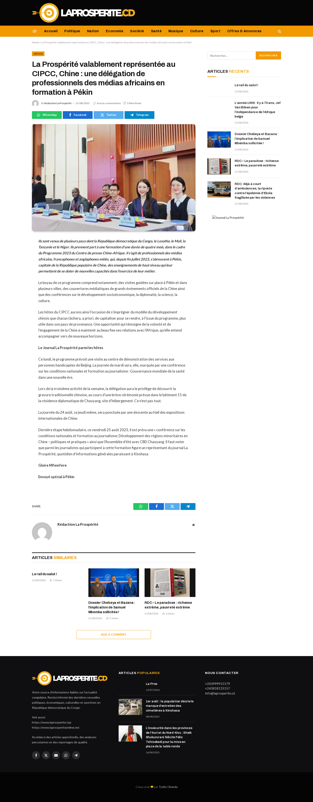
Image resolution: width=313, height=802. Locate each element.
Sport (215, 31)
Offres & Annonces (244, 31)
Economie (114, 31)
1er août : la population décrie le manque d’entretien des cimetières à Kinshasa (170, 706)
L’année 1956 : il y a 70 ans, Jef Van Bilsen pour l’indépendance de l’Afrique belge (257, 109)
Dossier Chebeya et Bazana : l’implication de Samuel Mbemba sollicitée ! (111, 607)
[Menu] (35, 31)
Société (137, 31)
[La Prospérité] (84, 13)
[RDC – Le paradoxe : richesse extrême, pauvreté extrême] (170, 582)
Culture (197, 31)
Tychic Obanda (168, 787)
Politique (72, 31)
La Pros (151, 684)
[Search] (279, 31)
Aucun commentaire (109, 103)
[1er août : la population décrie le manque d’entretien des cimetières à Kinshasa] (130, 707)
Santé (156, 31)
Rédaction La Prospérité (58, 103)
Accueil (50, 31)
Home (35, 42)
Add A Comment (113, 634)
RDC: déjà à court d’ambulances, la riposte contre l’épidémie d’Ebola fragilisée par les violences (255, 190)
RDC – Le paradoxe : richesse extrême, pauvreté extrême (168, 605)
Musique (175, 31)
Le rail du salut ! (44, 574)
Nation (93, 31)
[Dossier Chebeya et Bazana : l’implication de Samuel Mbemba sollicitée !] (113, 582)
